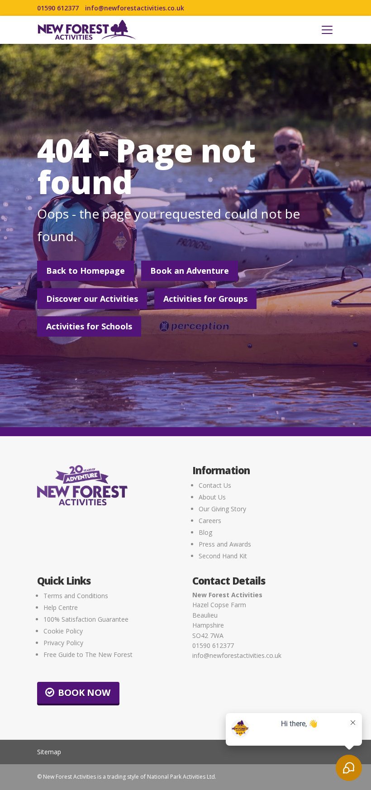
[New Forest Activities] (87, 30)
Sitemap (49, 751)
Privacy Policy (63, 642)
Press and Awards (225, 544)
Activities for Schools (89, 326)
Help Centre (60, 607)
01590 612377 (58, 8)
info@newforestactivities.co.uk (134, 8)
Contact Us (215, 485)
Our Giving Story (222, 508)
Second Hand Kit (223, 556)
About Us (212, 497)
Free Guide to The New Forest (88, 654)
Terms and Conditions (75, 595)
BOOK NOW (84, 692)
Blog (205, 532)
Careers (210, 520)
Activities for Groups (205, 298)
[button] (327, 30)
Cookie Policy (63, 631)
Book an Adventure (189, 270)
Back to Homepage (85, 270)
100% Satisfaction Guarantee (85, 619)
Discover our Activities (92, 298)
